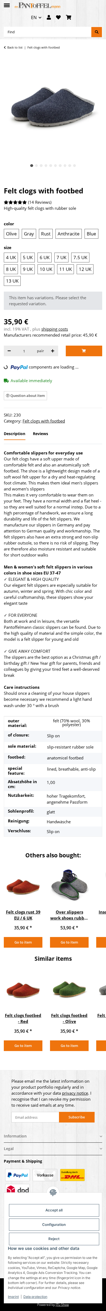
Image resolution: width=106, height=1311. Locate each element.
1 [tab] (31, 165)
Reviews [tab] (40, 433)
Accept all (54, 1210)
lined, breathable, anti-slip (71, 769)
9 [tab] (69, 165)
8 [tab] (65, 165)
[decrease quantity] (9, 351)
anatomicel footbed (65, 758)
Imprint (13, 1297)
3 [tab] (41, 165)
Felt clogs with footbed (44, 421)
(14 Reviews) (39, 202)
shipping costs (54, 329)
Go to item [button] (23, 942)
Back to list (15, 47)
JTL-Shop (62, 1304)
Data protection (35, 1297)
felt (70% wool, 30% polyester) (71, 723)
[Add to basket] (84, 351)
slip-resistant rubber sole (70, 747)
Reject (54, 1239)
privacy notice (75, 1093)
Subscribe (76, 1117)
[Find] (96, 32)
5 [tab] (50, 165)
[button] (49, 18)
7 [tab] (60, 165)
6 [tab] (55, 165)
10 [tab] (74, 165)
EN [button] (34, 17)
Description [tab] (14, 433)
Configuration (54, 1224)
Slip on (53, 736)
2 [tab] (36, 165)
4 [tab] (46, 165)
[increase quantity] (52, 351)
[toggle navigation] (7, 3)
